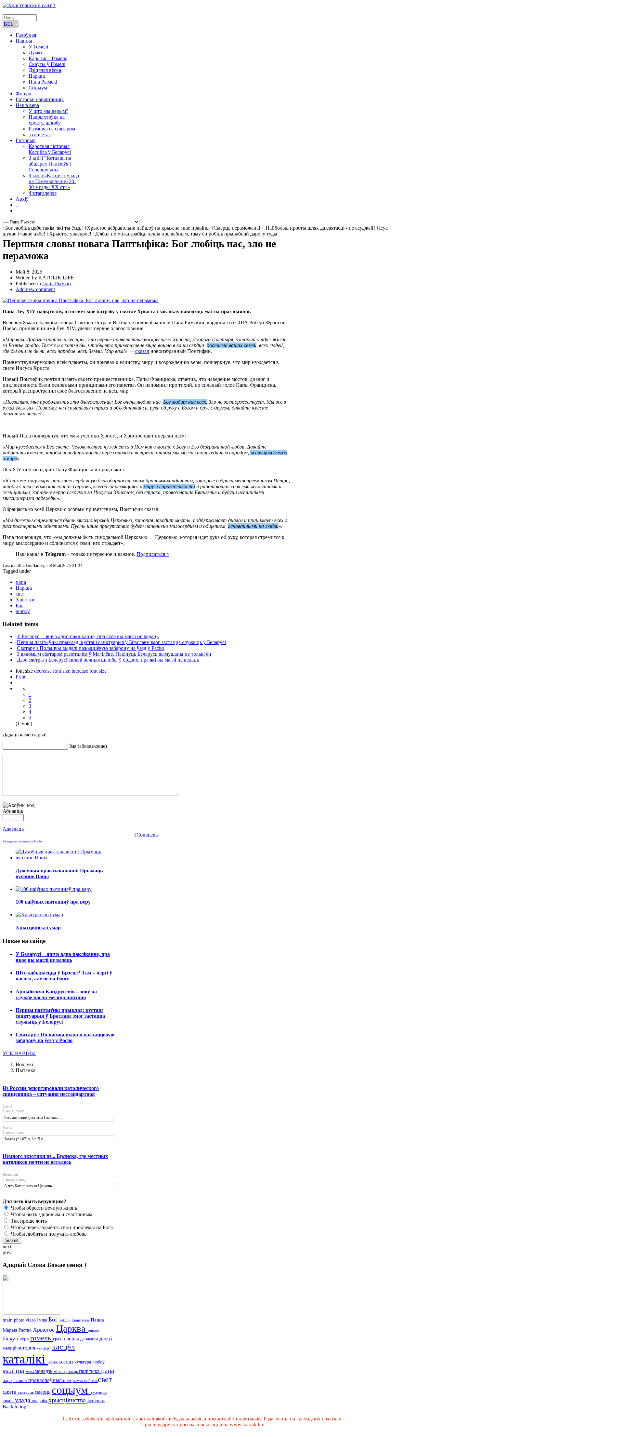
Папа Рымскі (43, 82)
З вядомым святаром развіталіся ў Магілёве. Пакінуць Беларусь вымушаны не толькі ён (114, 654)
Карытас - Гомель (48, 58)
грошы (72, 1338)
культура (83, 1361)
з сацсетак (40, 134)
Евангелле (81, 1320)
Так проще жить (28, 1221)
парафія (11, 1380)
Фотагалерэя (43, 193)
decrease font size (52, 671)
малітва (14, 1371)
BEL (9, 24)
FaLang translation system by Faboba (22, 841)
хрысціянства (67, 1399)
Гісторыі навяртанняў (40, 99)
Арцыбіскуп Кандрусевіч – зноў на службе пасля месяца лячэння (56, 994)
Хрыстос (25, 599)
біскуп (11, 1339)
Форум (23, 93)
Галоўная (26, 35)
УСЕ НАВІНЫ (19, 1053)
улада (23, 1400)
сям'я (9, 1400)
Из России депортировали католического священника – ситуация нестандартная (51, 1091)
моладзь (44, 1371)
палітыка (90, 1371)
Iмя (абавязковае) (88, 746)
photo (20, 1320)
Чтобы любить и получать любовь (47, 1234)
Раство (26, 1330)
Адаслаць (13, 829)
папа (21, 582)
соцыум (71, 1390)
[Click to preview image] (81, 300)
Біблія (65, 1320)
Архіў (22, 199)
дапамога (89, 1338)
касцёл (63, 1346)
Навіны (24, 41)
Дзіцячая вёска (45, 70)
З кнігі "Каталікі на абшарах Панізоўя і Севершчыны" (50, 163)
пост (23, 1380)
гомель (41, 1338)
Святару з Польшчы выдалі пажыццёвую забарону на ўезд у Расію (90, 648)
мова (30, 1371)
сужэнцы (99, 1392)
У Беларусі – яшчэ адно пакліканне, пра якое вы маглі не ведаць (88, 636)
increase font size (89, 671)
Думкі (35, 52)
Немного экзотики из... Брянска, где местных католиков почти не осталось (55, 1159)
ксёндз (66, 1361)
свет (20, 594)
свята (10, 1391)
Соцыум (38, 87)
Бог (19, 605)
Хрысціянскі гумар (38, 927)
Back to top (14, 1406)
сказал (142, 351)
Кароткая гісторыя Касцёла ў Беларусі (50, 149)
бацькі (93, 1330)
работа (91, 1380)
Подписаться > (152, 554)
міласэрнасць (66, 1371)
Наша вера (27, 105)
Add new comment (35, 289)
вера (25, 1338)
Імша (42, 1320)
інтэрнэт (96, 1400)
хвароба (40, 1400)
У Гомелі (38, 46)
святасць (26, 1392)
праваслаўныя (45, 1380)
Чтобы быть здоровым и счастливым (50, 1214)
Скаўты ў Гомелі (47, 64)
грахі (58, 1338)
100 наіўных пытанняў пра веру (53, 902)
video (31, 1320)
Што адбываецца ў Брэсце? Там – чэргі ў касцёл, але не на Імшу (64, 975)
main (8, 1320)
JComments (147, 835)
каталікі (25, 1359)
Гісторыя (25, 140)
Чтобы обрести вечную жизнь (43, 1208)
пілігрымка (73, 1380)
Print (20, 676)
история (26, 1347)
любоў (23, 611)
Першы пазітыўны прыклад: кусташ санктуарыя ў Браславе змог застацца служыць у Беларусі (121, 642)
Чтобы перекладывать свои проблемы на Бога (61, 1227)
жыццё (10, 1347)
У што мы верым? (48, 111)
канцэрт (44, 1348)
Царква (37, 76)
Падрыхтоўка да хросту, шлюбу (47, 120)
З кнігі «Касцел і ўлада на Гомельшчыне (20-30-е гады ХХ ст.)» (54, 181)
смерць (43, 1392)
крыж (53, 1362)
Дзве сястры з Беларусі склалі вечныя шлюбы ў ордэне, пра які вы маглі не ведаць (108, 660)
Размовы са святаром (52, 128)
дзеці (105, 1338)
